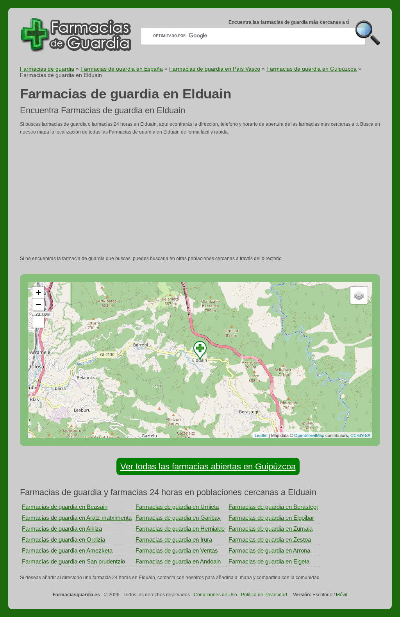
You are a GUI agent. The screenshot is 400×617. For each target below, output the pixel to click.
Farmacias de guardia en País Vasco (214, 69)
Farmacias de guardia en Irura (174, 539)
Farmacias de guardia (47, 69)
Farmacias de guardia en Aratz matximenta (77, 517)
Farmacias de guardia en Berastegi (273, 506)
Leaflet (261, 435)
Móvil (341, 594)
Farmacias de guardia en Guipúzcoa (311, 69)
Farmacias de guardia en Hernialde (180, 528)
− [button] (38, 304)
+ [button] (38, 292)
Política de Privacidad (264, 594)
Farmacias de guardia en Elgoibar (271, 517)
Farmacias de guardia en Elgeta (269, 561)
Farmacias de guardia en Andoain (178, 561)
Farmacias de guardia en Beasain (64, 506)
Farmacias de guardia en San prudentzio (73, 561)
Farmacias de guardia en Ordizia (63, 539)
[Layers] (359, 295)
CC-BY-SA (360, 435)
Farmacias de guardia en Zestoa (270, 539)
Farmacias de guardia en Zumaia (270, 528)
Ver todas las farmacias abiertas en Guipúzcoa (208, 466)
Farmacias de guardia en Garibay (178, 517)
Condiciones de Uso (215, 594)
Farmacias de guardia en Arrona (269, 550)
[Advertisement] (200, 195)
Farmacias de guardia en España (121, 69)
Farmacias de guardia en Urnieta (177, 506)
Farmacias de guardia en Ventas (177, 550)
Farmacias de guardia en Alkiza (62, 528)
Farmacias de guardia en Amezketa (67, 550)
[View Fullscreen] (38, 322)
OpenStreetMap (309, 435)
